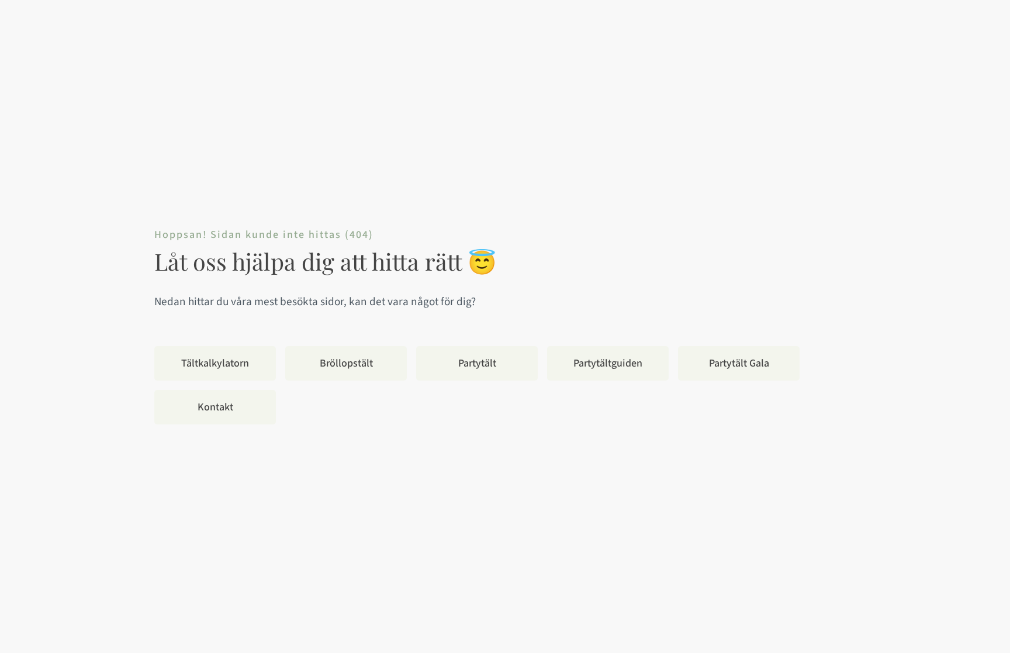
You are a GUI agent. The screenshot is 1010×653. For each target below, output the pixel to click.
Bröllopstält (346, 363)
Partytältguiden (607, 363)
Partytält (477, 363)
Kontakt (215, 407)
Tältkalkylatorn (215, 363)
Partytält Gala (739, 363)
